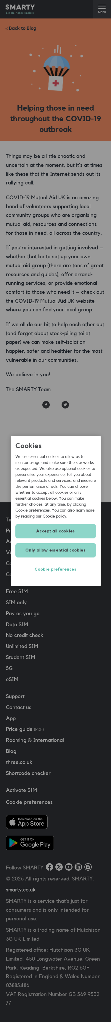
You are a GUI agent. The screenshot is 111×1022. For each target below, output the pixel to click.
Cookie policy (54, 516)
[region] (56, 511)
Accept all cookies (55, 531)
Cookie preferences (55, 569)
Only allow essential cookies (55, 550)
